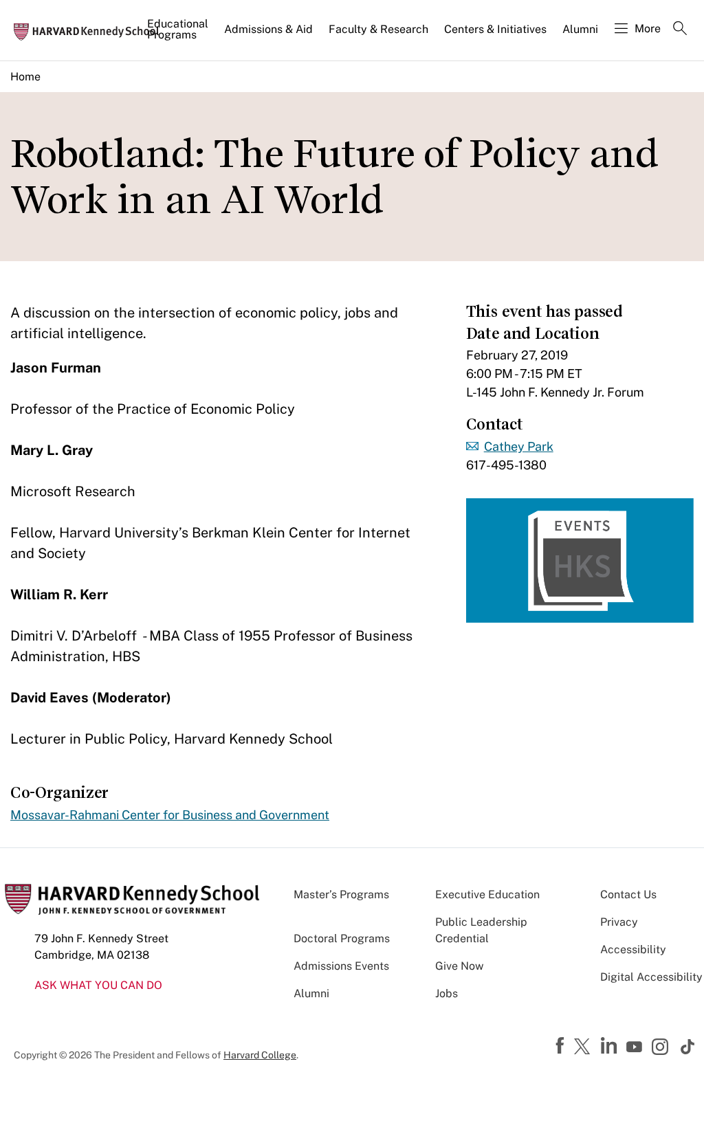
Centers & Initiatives (495, 29)
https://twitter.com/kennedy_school (584, 1047)
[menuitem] (178, 35)
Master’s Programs (341, 894)
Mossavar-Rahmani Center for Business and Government (169, 815)
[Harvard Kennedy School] (91, 31)
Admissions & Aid (268, 29)
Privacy (619, 922)
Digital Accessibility (651, 976)
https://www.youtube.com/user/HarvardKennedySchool (636, 1047)
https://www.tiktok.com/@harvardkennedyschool (688, 1046)
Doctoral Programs (342, 938)
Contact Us (628, 894)
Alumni (580, 29)
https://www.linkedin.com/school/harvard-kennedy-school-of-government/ (610, 1046)
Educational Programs (177, 29)
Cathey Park (518, 446)
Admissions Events (341, 965)
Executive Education (487, 894)
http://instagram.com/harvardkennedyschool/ (662, 1048)
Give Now (459, 965)
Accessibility (633, 949)
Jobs (446, 993)
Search (680, 29)
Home (25, 76)
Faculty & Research (378, 29)
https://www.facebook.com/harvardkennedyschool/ (561, 1046)
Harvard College (259, 1054)
